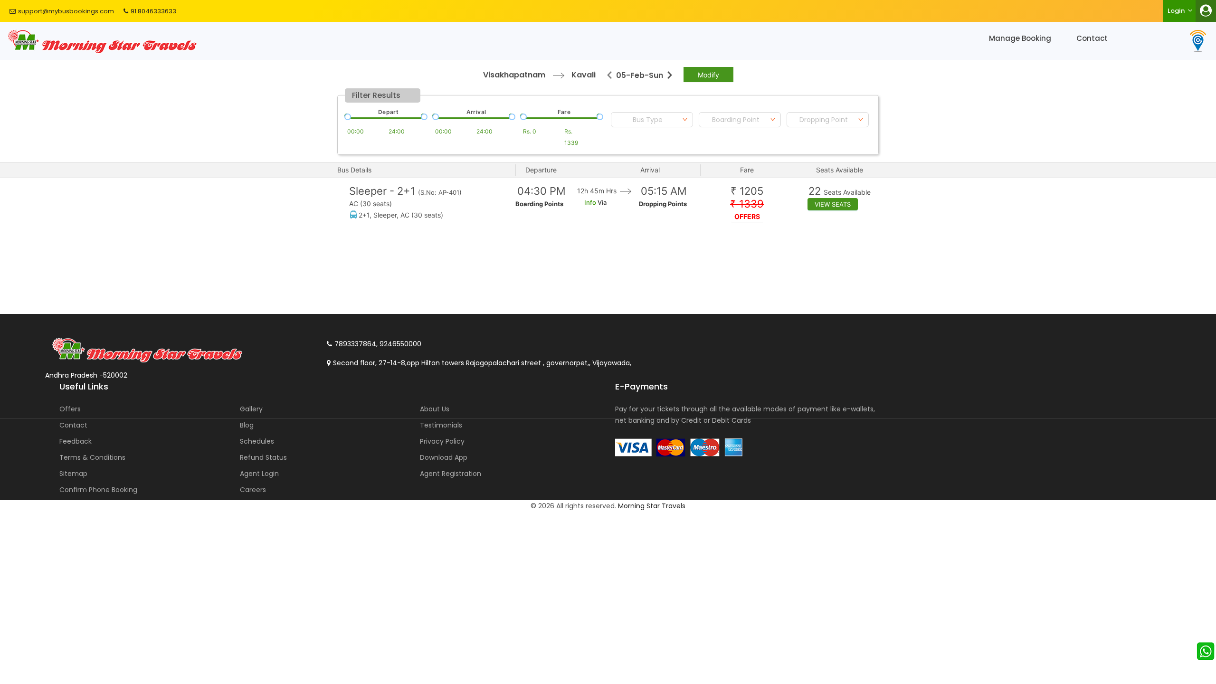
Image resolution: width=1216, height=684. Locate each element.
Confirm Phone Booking (98, 489)
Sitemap (73, 473)
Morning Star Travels (651, 506)
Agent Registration (450, 473)
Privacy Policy (442, 441)
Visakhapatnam (514, 74)
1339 (747, 204)
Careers (253, 489)
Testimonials (441, 425)
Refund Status (263, 457)
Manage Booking (1020, 38)
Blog (247, 425)
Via (601, 202)
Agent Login (259, 473)
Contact (1092, 38)
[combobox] (652, 120)
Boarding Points (539, 204)
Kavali (583, 74)
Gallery (251, 409)
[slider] (346, 116)
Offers (70, 409)
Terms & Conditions (92, 457)
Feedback (75, 441)
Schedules (257, 441)
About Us (434, 409)
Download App (443, 457)
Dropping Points (663, 204)
